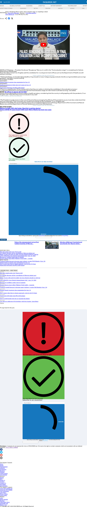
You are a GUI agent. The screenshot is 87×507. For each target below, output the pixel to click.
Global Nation (4, 473)
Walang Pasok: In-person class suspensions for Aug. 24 (15, 82)
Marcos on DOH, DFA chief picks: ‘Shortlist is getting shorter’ (20, 108)
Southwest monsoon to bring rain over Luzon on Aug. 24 (15, 85)
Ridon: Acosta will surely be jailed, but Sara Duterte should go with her (19, 254)
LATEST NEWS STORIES (6, 8)
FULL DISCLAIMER (12, 447)
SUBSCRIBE (61, 421)
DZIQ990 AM (4, 503)
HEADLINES (23, 8)
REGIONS (48, 8)
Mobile (2, 477)
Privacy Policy (65, 235)
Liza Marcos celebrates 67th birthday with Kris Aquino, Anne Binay (19, 301)
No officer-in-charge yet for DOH (16, 92)
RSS (1, 479)
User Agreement (4, 491)
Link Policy (3, 492)
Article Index (3, 495)
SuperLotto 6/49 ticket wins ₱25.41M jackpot (12, 87)
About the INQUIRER (6, 490)
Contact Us (3, 483)
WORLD (72, 8)
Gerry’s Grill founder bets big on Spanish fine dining (15, 298)
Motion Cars (3, 505)
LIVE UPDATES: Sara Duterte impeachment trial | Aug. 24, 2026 (18, 256)
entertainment (56, 6)
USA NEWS (3, 475)
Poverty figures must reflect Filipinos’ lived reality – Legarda (16, 258)
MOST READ (13, 270)
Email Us (2, 480)
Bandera (2, 501)
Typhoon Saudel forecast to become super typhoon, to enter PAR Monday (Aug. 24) (22, 261)
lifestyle (41, 6)
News (2, 6)
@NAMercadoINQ (31, 13)
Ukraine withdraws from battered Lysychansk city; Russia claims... (71, 243)
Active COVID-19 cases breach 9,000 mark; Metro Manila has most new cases (25, 110)
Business (2, 471)
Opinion (2, 472)
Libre (1, 498)
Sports (1, 465)
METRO (36, 8)
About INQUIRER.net (6, 488)
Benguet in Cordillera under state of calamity (12, 257)
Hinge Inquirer (4, 499)
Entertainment (3, 466)
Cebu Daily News (5, 502)
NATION (60, 8)
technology (72, 6)
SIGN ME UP (43, 234)
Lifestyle (2, 468)
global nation (15, 6)
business (29, 6)
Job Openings (3, 486)
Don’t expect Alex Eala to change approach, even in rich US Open (18, 264)
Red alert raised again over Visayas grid (10, 251)
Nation (2, 12)
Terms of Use (42, 235)
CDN (83, 8)
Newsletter (3, 484)
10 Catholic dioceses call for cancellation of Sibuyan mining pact (17, 253)
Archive (2, 481)
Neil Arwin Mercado (13, 13)
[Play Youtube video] (43, 44)
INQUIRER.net (9, 14)
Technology (3, 469)
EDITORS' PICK (5, 270)
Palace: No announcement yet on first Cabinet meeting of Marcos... (27, 243)
